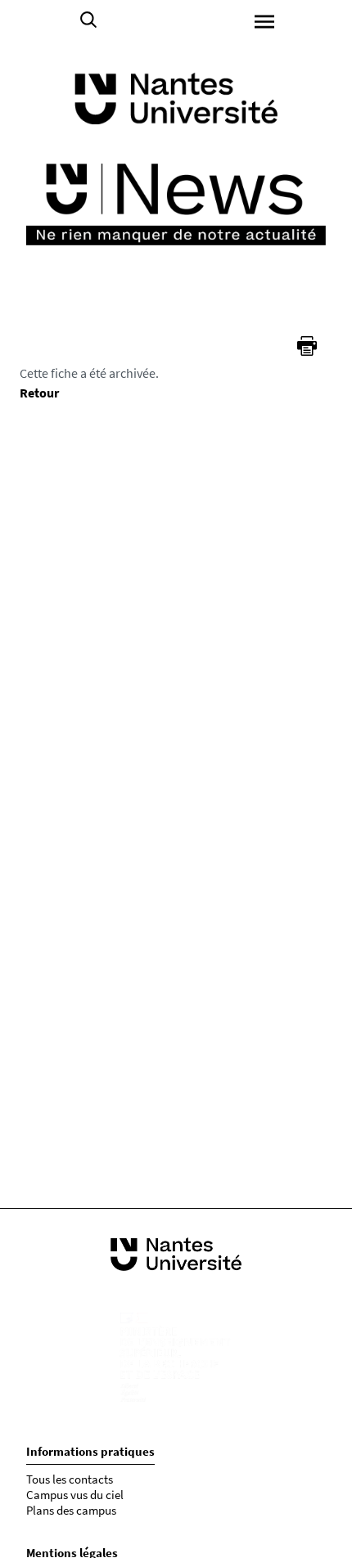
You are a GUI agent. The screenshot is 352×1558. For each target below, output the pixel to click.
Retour (39, 392)
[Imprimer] (307, 346)
